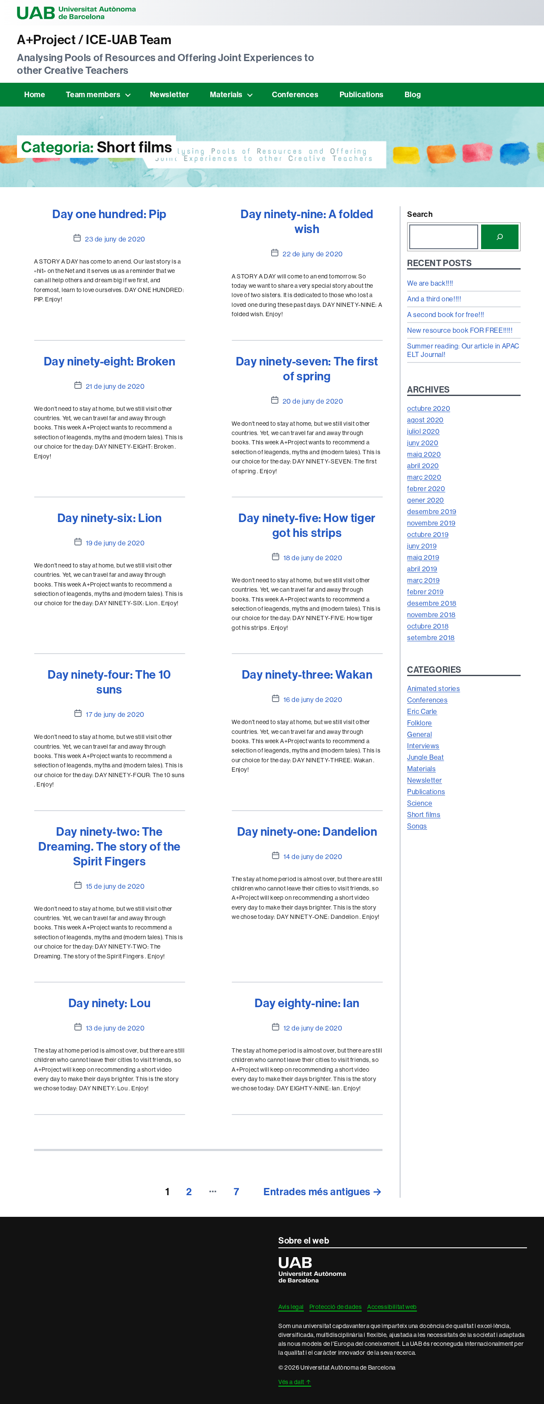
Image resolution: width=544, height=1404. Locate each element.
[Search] (499, 237)
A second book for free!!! (445, 314)
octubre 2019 (427, 534)
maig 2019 (423, 557)
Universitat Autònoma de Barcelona (76, 12)
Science (419, 803)
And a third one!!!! (434, 299)
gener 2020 (425, 500)
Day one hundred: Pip (109, 213)
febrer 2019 (425, 591)
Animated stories (433, 688)
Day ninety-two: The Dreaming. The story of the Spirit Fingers (109, 846)
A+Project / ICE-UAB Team (94, 40)
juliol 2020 (423, 431)
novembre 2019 (431, 523)
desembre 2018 (431, 603)
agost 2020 (425, 420)
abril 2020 (423, 465)
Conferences (295, 94)
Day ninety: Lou (109, 1002)
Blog (413, 94)
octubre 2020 (428, 408)
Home (34, 94)
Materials (226, 94)
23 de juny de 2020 (115, 239)
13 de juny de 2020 (115, 1028)
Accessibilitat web (392, 1307)
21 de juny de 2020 (115, 386)
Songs (417, 826)
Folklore (419, 723)
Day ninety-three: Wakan (307, 674)
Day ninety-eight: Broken (109, 361)
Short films (424, 814)
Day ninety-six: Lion (109, 517)
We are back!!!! (430, 283)
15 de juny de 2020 (115, 886)
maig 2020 (424, 454)
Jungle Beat (425, 757)
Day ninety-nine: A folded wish (307, 221)
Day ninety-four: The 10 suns (109, 681)
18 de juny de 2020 (313, 557)
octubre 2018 (427, 626)
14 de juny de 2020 (313, 856)
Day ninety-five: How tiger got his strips (307, 525)
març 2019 (423, 580)
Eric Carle (422, 711)
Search (420, 214)
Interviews (423, 745)
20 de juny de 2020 (313, 401)
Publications (362, 94)
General (419, 734)
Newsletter (169, 94)
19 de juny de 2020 (115, 543)
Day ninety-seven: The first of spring (307, 368)
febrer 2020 (426, 488)
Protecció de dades (335, 1307)
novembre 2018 (431, 614)
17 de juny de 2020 (115, 714)
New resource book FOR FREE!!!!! (460, 330)
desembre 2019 (431, 511)
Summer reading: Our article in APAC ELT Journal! (463, 350)
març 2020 (424, 477)
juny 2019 (421, 546)
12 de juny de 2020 (313, 1028)
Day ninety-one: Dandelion (307, 831)
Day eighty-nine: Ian (307, 1002)
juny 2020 (422, 442)
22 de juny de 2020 (313, 254)
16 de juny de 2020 (313, 699)
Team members (93, 94)
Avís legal (291, 1307)
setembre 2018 (431, 637)
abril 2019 (422, 568)
